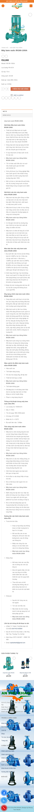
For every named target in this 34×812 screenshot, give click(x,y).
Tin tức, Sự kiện (6, 737)
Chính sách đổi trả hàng (8, 758)
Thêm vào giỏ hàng (20, 89)
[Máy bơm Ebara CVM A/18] (25, 663)
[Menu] (3, 5)
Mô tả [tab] (5, 111)
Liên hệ (3, 730)
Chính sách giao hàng (8, 761)
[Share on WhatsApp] (3, 97)
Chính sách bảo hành (7, 751)
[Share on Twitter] (9, 97)
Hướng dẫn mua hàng (8, 772)
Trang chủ (4, 47)
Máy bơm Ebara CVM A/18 (25, 673)
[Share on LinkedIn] (19, 97)
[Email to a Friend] (12, 97)
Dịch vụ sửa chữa (6, 765)
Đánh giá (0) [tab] (7, 115)
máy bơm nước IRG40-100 (9, 673)
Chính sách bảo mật (7, 754)
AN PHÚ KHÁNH (17, 629)
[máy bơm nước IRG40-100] (8, 663)
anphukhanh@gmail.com (17, 643)
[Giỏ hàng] (31, 5)
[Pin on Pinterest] (16, 97)
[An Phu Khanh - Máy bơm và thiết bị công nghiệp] (17, 6)
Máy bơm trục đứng (16, 47)
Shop (3, 734)
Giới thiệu (4, 727)
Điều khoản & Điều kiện (8, 723)
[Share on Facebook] (6, 97)
